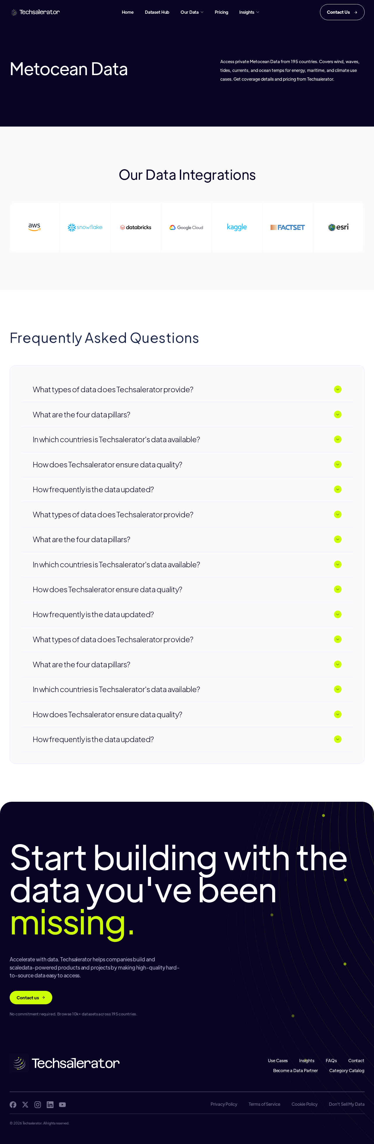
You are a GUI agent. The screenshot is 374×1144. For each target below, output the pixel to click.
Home (128, 12)
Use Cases (278, 1060)
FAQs (331, 1060)
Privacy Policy (223, 1104)
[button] (192, 12)
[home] (35, 12)
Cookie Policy (305, 1104)
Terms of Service (264, 1104)
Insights (306, 1060)
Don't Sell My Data (347, 1104)
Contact (356, 1060)
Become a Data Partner (295, 1070)
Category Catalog (347, 1070)
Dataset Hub (157, 12)
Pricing (221, 12)
